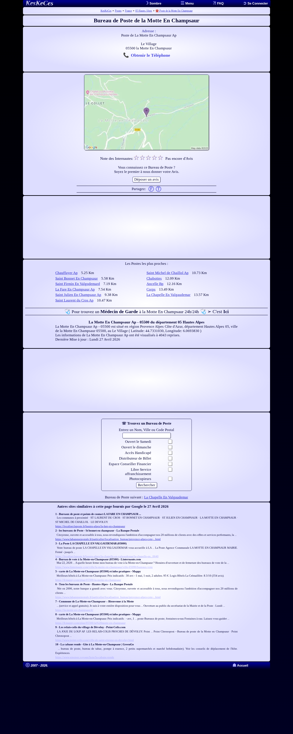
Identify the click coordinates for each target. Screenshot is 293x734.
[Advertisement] (146, 227)
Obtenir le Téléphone (150, 55)
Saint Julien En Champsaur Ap (78, 295)
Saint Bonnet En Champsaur (76, 278)
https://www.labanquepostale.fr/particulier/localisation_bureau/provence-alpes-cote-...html (108, 539)
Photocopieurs (140, 479)
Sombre (155, 3)
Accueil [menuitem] (240, 665)
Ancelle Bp (154, 284)
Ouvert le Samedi (138, 442)
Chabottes (154, 278)
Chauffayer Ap (66, 273)
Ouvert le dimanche (136, 447)
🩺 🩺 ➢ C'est (146, 311)
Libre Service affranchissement (138, 472)
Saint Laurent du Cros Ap (74, 300)
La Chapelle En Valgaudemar (168, 295)
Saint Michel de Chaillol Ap (167, 273)
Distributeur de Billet (135, 458)
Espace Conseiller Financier (130, 464)
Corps (151, 289)
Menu (189, 3)
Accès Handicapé (138, 453)
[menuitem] (255, 3)
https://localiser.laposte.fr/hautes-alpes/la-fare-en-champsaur (90, 526)
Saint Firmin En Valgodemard (77, 284)
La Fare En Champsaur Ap (75, 289)
